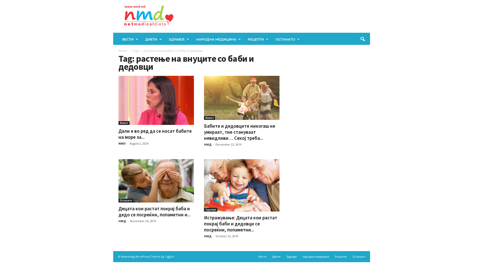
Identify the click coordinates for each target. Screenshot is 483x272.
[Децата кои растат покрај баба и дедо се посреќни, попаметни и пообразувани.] (156, 181)
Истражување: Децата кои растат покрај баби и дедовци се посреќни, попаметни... (240, 224)
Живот (124, 123)
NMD (122, 143)
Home (122, 51)
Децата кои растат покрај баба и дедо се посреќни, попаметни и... (154, 212)
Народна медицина (216, 39)
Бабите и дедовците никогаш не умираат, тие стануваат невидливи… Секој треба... (239, 132)
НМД (208, 144)
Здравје (177, 39)
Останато (285, 39)
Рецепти (256, 39)
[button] (362, 39)
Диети (151, 39)
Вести (128, 39)
